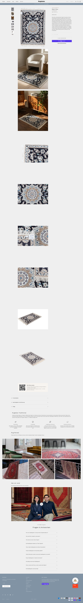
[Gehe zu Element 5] (12, 24)
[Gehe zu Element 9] (12, 35)
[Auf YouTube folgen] (10, 594)
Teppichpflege (28, 586)
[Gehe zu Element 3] (12, 18)
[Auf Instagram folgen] (5, 594)
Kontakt (27, 583)
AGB (26, 578)
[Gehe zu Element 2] (12, 14)
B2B (26, 588)
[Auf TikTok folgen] (12, 594)
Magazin (17, 1)
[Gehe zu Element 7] (12, 29)
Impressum (27, 577)
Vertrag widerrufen (29, 591)
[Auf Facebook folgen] (2, 594)
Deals (13, 1)
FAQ (26, 589)
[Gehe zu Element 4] (12, 21)
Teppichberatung (28, 585)
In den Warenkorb (62, 38)
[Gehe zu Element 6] (12, 27)
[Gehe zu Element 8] (12, 32)
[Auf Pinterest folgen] (7, 594)
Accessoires (8, 1)
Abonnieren (6, 586)
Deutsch (72, 1)
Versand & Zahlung (29, 580)
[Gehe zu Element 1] (12, 9)
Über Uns (21, 1)
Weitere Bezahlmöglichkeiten (62, 43)
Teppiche (3, 1)
